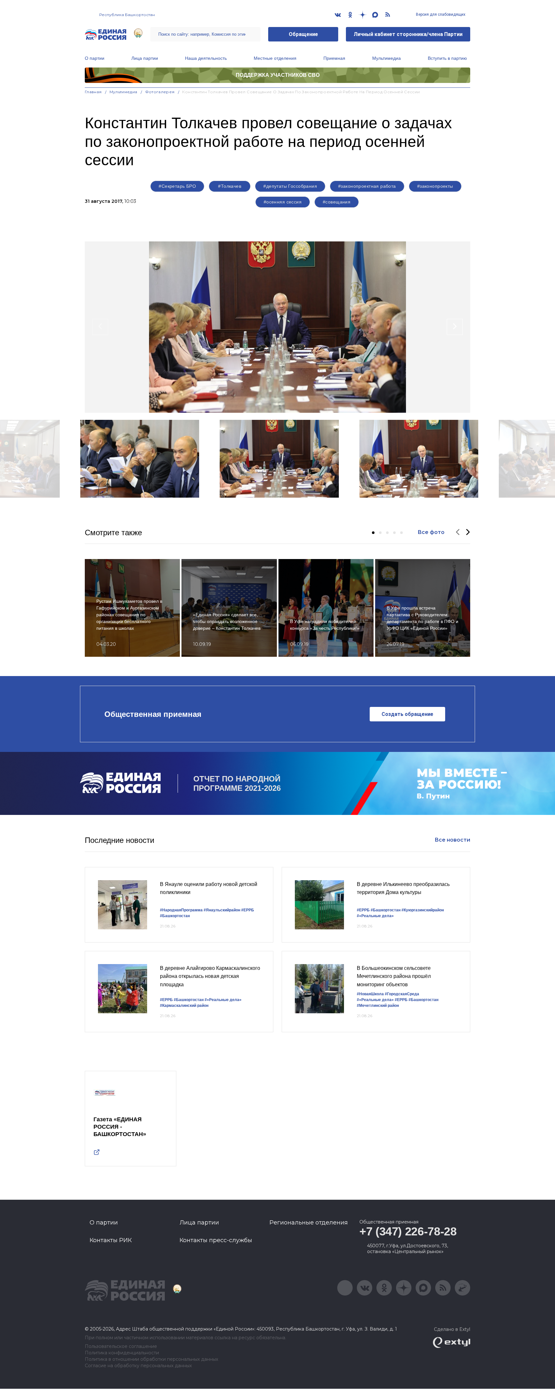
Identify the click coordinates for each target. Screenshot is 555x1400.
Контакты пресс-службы (216, 1240)
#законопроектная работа (367, 186)
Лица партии (144, 58)
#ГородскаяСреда (402, 994)
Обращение (303, 34)
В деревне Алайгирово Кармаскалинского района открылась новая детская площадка (210, 976)
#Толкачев (229, 186)
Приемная (334, 58)
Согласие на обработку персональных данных (138, 1365)
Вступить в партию (447, 58)
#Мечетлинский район (378, 1005)
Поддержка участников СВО (278, 75)
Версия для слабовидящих (440, 14)
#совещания (336, 201)
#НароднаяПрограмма (181, 910)
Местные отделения (275, 58)
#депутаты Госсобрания (290, 186)
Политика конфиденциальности (122, 1353)
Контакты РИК (111, 1240)
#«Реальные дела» (375, 916)
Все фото (431, 532)
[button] (373, 532)
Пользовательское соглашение (121, 1346)
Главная (93, 91)
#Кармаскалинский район (184, 1005)
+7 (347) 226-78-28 (408, 1231)
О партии (94, 58)
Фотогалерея (160, 91)
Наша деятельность (206, 58)
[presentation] (100, 327)
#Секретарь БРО (177, 186)
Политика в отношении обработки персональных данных (151, 1359)
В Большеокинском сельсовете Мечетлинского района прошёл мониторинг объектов (394, 976)
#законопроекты (435, 186)
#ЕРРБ (247, 910)
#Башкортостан (175, 916)
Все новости (452, 840)
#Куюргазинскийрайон (422, 910)
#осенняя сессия (283, 201)
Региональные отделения (308, 1222)
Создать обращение (407, 714)
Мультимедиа (386, 58)
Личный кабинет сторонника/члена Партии (408, 34)
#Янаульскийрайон (222, 910)
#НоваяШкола (370, 994)
